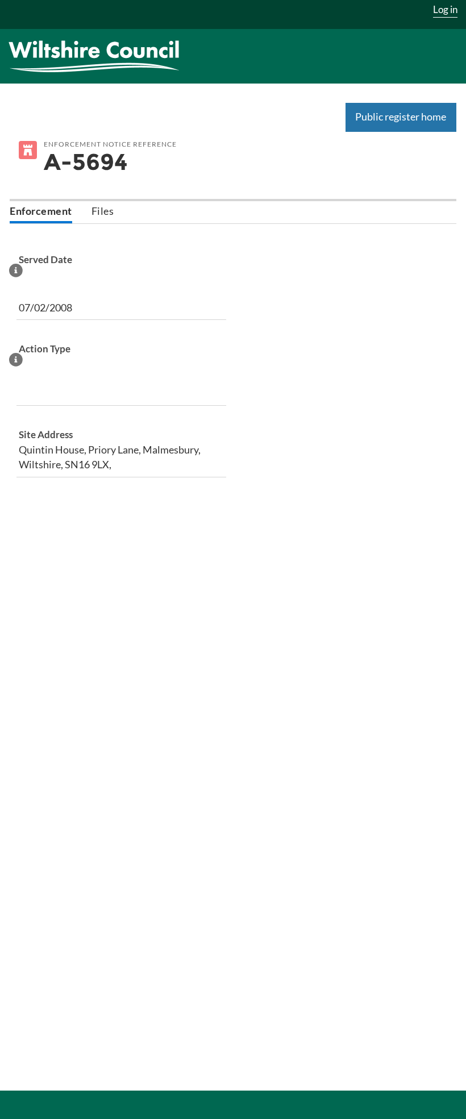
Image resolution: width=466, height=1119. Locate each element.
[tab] (41, 212)
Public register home (400, 116)
